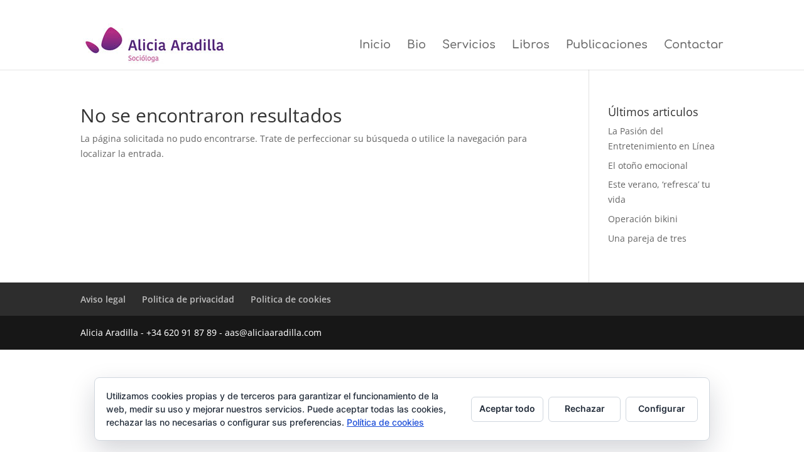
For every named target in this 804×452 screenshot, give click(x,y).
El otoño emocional (648, 165)
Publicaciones (607, 45)
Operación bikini (643, 219)
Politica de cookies (697, 10)
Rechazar (585, 408)
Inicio (375, 45)
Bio (416, 45)
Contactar (694, 45)
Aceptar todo (507, 408)
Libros (531, 45)
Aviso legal (572, 10)
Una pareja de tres (647, 238)
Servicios (469, 45)
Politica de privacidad (629, 10)
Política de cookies (385, 422)
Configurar (661, 408)
